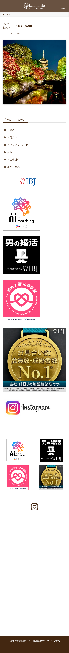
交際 (9, 152)
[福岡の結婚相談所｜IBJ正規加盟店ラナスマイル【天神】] (34, 6)
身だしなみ (13, 167)
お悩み (11, 130)
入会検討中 (13, 159)
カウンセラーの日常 (18, 145)
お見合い (12, 137)
